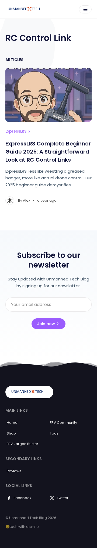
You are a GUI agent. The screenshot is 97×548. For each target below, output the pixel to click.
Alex (26, 200)
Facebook (23, 497)
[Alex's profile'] (9, 200)
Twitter (62, 497)
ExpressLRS (15, 131)
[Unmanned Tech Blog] (26, 9)
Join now (46, 323)
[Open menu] (85, 9)
